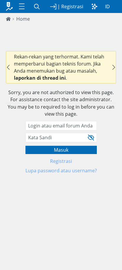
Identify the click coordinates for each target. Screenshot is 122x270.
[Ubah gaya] (94, 6)
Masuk (61, 150)
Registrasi (61, 161)
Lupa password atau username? (61, 170)
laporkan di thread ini (40, 78)
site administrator (90, 99)
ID (107, 6)
